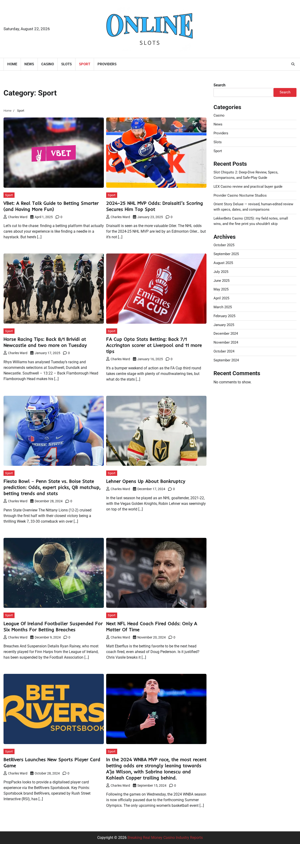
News (29, 64)
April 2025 (221, 298)
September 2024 (226, 360)
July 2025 (221, 271)
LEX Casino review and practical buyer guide (248, 186)
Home (12, 64)
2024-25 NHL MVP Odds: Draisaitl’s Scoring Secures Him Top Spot (154, 206)
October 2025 (224, 245)
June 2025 (221, 280)
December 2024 (226, 333)
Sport (84, 64)
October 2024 (224, 351)
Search (219, 85)
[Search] (292, 64)
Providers (107, 64)
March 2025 (223, 307)
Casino (47, 64)
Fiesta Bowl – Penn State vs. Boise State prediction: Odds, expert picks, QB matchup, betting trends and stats (52, 487)
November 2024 (226, 342)
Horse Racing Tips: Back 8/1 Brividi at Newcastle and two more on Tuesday (45, 342)
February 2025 (224, 316)
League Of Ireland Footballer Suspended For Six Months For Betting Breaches (53, 626)
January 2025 (224, 325)
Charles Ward (17, 217)
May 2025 (221, 289)
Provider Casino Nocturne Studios (240, 195)
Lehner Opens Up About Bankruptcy (145, 481)
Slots (66, 64)
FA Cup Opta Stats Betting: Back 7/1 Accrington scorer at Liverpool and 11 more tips (154, 345)
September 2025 (226, 254)
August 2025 (223, 263)
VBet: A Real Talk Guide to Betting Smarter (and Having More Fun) (51, 206)
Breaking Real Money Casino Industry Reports (165, 837)
